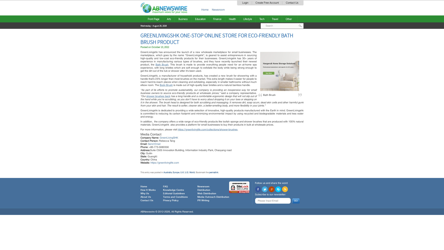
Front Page (153, 19)
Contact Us (292, 3)
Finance (217, 19)
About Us (145, 197)
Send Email (154, 144)
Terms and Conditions (175, 197)
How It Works (148, 190)
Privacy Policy (170, 200)
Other (289, 19)
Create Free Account (267, 3)
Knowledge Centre (173, 190)
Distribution (203, 190)
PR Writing (203, 200)
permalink (213, 172)
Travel (275, 19)
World (192, 172)
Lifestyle (247, 19)
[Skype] (278, 189)
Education (200, 19)
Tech (261, 19)
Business (183, 19)
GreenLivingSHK (169, 137)
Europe (176, 172)
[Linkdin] (271, 189)
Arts (169, 19)
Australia (168, 172)
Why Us (144, 193)
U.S (186, 172)
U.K (182, 172)
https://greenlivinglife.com (165, 162)
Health (232, 19)
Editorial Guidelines (174, 193)
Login (245, 3)
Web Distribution (206, 193)
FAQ (165, 186)
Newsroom (218, 9)
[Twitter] (265, 189)
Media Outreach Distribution (213, 197)
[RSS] (285, 189)
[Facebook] (258, 189)
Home (204, 9)
